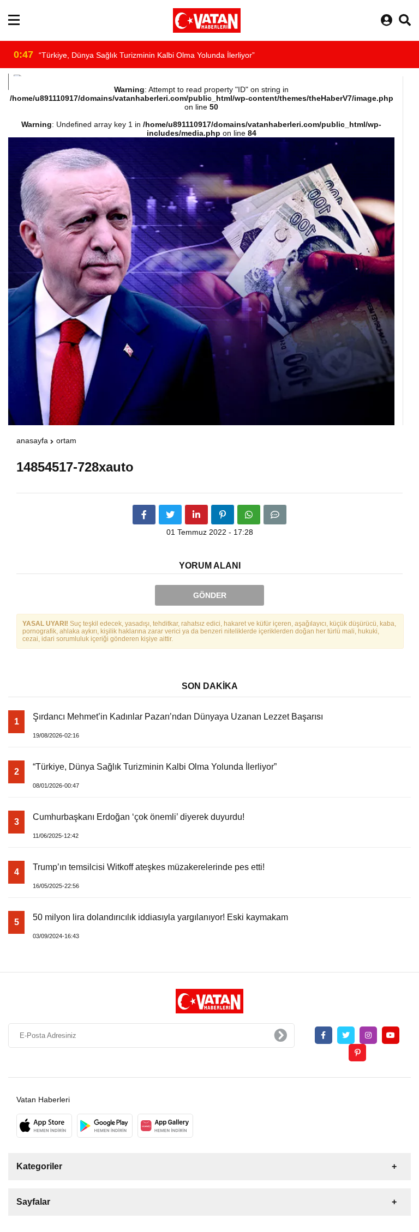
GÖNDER (209, 595)
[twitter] (170, 514)
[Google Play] (105, 1126)
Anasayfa (32, 440)
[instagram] (368, 1035)
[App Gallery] (165, 1126)
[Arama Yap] (405, 20)
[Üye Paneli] (386, 20)
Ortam (66, 440)
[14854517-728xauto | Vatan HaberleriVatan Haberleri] (207, 20)
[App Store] (44, 1126)
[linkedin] (196, 514)
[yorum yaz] (275, 514)
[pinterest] (223, 514)
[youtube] (390, 1035)
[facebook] (144, 514)
